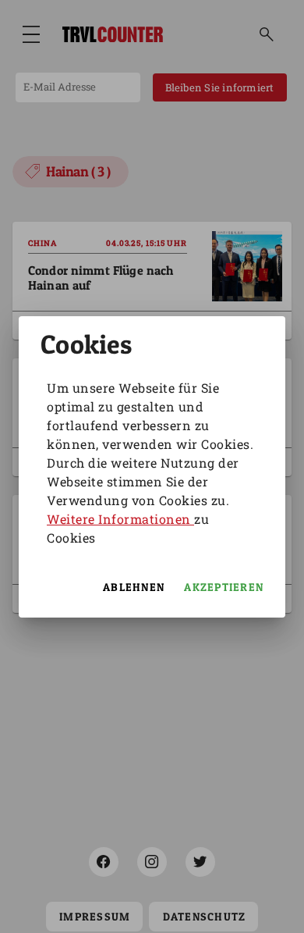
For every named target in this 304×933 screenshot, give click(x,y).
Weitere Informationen (120, 519)
